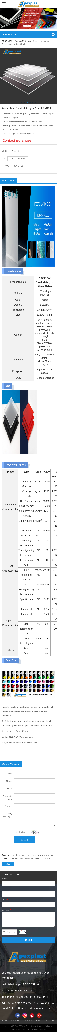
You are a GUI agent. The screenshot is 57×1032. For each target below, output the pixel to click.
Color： (5, 150)
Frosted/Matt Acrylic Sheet (26, 41)
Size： (4, 158)
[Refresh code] (35, 832)
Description (8, 180)
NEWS (38, 1020)
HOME (5, 1020)
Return (8, 863)
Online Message (11, 763)
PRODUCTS (7, 41)
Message (6, 910)
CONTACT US (49, 1020)
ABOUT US (15, 1020)
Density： (6, 165)
